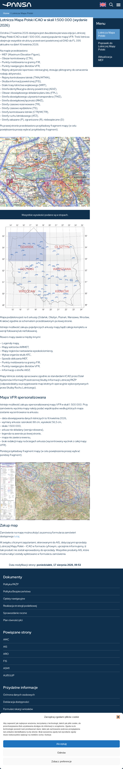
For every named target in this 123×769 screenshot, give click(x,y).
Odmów (61, 752)
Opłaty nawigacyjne (14, 598)
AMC (6, 639)
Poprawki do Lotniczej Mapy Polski (106, 46)
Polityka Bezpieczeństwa (16, 591)
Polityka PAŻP (11, 584)
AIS (5, 646)
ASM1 (6, 668)
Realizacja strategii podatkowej (20, 605)
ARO (6, 654)
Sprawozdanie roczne (15, 613)
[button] (118, 717)
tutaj (16, 536)
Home (6, 13)
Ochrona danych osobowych (19, 694)
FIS (5, 661)
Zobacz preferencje (61, 761)
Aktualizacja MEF (105, 58)
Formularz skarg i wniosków (18, 709)
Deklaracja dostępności (16, 702)
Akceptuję (61, 744)
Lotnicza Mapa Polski (106, 34)
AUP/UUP (8, 675)
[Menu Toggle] (118, 5)
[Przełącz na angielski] (103, 5)
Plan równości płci (13, 620)
